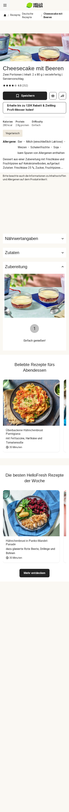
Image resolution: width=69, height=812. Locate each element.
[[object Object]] (53, 95)
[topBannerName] (34, 27)
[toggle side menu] (5, 5)
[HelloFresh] (34, 5)
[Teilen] (62, 95)
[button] (34, 252)
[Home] (5, 15)
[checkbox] (4, 85)
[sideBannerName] (34, 207)
